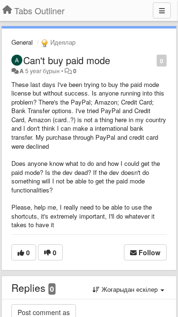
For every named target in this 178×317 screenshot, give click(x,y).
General (22, 42)
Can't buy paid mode (66, 60)
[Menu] (162, 10)
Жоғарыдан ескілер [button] (129, 289)
